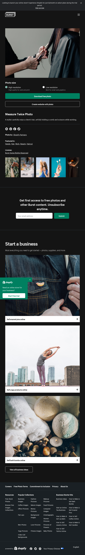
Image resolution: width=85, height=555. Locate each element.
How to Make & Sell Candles (74, 523)
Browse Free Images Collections (9, 507)
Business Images (21, 500)
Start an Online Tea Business (61, 508)
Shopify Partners (20, 134)
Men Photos (22, 524)
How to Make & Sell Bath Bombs (74, 501)
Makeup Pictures (46, 500)
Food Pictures (48, 505)
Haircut (30, 143)
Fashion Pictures (34, 500)
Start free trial (13, 295)
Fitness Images (36, 531)
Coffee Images (23, 505)
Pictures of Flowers (47, 525)
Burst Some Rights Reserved (16, 152)
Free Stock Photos (9, 500)
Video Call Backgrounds (22, 535)
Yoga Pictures (23, 531)
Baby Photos (47, 531)
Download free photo (42, 96)
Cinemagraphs (48, 515)
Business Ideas (61, 499)
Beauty (23, 143)
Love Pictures (35, 524)
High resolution (15, 87)
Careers (8, 486)
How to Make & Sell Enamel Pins (74, 510)
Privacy (55, 486)
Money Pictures (34, 509)
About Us (64, 486)
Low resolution (52, 87)
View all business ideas (19, 469)
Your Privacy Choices (51, 548)
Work (17, 143)
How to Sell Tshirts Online (61, 529)
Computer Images (46, 509)
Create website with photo (42, 104)
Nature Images (36, 505)
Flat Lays (21, 515)
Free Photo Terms (21, 486)
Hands (7, 143)
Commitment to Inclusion (40, 486)
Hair (12, 143)
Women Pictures (46, 519)
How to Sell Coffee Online (74, 517)
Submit (62, 215)
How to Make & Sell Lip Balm (61, 517)
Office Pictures (23, 508)
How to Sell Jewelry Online (61, 523)
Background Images (35, 516)
